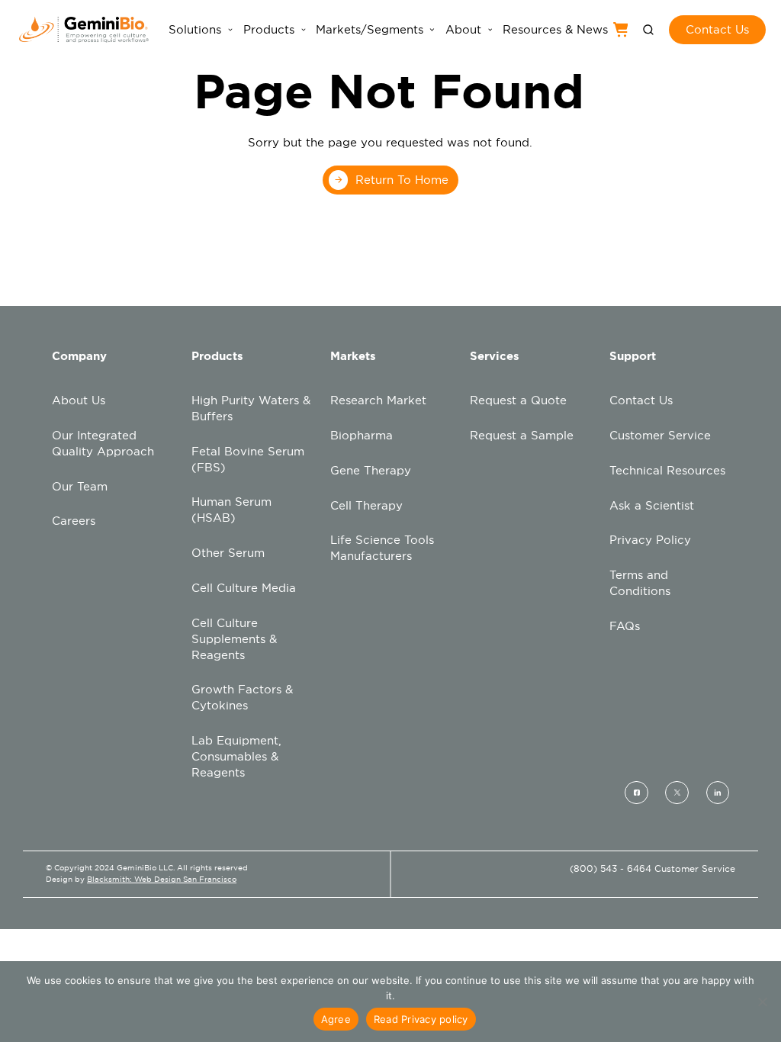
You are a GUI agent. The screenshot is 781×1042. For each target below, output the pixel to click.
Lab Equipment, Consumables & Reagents (236, 756)
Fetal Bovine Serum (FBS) (247, 459)
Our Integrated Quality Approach (103, 443)
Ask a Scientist (651, 505)
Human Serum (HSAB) (231, 509)
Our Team (80, 486)
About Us (78, 400)
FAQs (624, 625)
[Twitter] (677, 792)
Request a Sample (522, 435)
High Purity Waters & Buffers (250, 408)
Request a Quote (518, 400)
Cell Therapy (366, 505)
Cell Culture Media (243, 587)
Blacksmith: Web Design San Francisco (161, 879)
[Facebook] (637, 792)
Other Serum (228, 552)
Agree (336, 1019)
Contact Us (641, 400)
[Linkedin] (718, 792)
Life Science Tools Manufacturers (382, 547)
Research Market (378, 400)
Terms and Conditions (639, 582)
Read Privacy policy (421, 1019)
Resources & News (555, 30)
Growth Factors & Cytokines (242, 697)
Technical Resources (667, 470)
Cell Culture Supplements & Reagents (234, 638)
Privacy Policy (650, 539)
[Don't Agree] (762, 1001)
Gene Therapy (370, 470)
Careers (73, 520)
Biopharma (361, 435)
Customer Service (660, 435)
